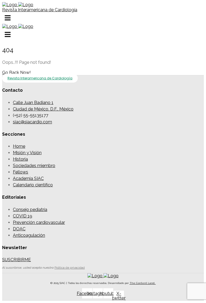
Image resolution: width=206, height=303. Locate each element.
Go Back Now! (16, 72)
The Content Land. (143, 283)
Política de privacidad (69, 267)
